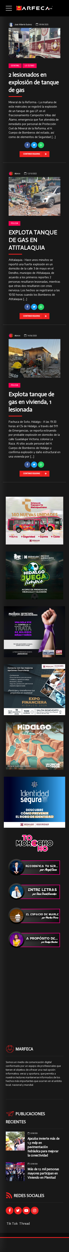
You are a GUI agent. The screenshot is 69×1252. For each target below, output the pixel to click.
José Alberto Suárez (23, 24)
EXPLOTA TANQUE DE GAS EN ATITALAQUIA (33, 240)
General (15, 65)
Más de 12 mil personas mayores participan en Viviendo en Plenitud (43, 1173)
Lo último (29, 65)
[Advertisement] (34, 989)
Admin (17, 173)
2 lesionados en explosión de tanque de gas (34, 82)
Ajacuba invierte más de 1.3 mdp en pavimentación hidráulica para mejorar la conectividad (43, 1147)
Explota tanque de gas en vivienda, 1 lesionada (31, 402)
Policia (14, 223)
